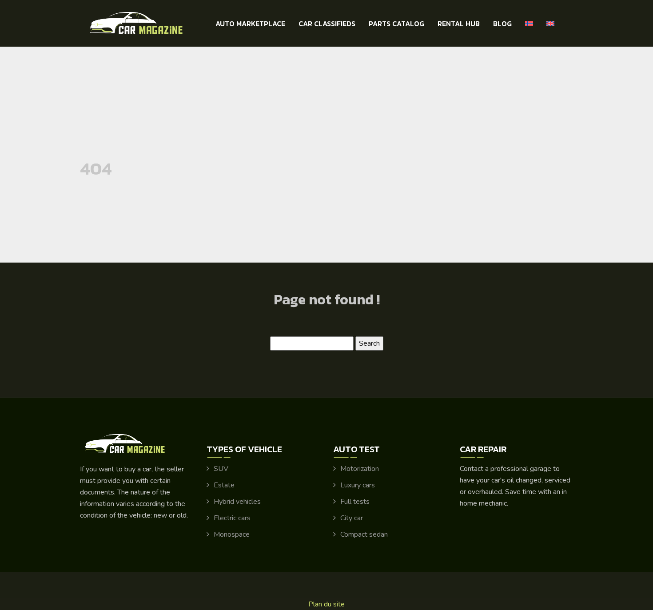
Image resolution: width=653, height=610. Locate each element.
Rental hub (459, 23)
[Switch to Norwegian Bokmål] (529, 23)
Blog (502, 23)
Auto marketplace (250, 23)
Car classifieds (327, 23)
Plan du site (326, 604)
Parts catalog (396, 23)
